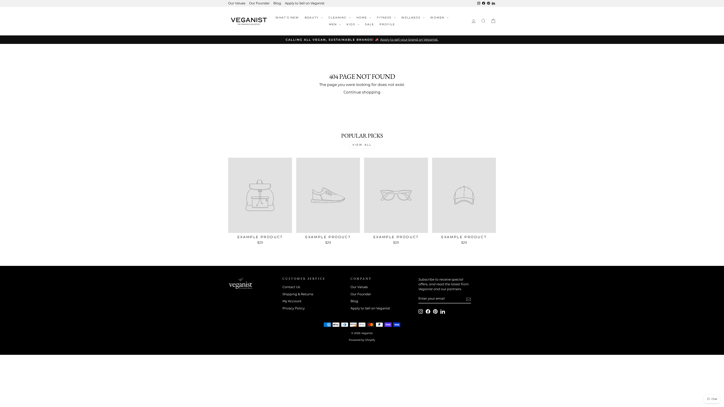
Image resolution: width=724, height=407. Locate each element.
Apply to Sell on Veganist (304, 3)
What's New (287, 17)
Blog (277, 3)
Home (362, 17)
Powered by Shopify (362, 340)
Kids (352, 24)
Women (438, 17)
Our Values (236, 3)
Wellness (411, 17)
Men (333, 24)
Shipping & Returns (297, 294)
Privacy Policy (293, 308)
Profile (387, 24)
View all (362, 144)
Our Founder (259, 3)
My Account (291, 301)
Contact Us (291, 287)
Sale (369, 24)
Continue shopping (362, 92)
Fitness (385, 17)
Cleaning (338, 17)
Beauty (312, 17)
